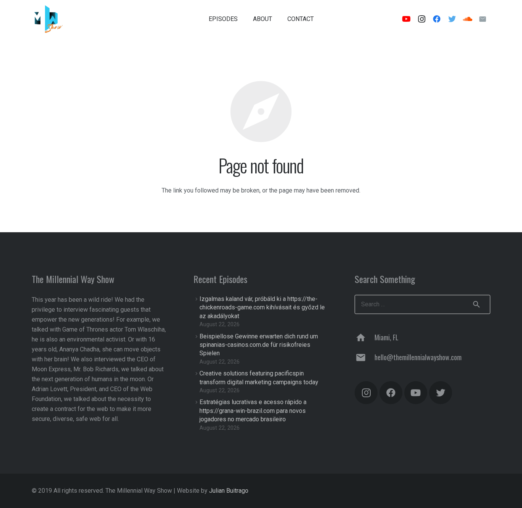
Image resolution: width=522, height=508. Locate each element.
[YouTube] (406, 19)
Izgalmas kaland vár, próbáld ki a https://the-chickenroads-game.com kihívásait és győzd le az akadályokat (262, 307)
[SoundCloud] (467, 19)
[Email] (482, 19)
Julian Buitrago (228, 490)
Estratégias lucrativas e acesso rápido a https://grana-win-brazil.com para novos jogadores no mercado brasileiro (252, 410)
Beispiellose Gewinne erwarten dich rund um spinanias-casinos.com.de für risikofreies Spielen (258, 345)
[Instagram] (421, 19)
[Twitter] (452, 19)
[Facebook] (436, 19)
